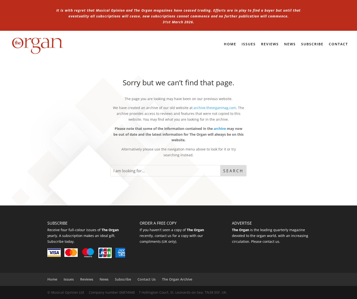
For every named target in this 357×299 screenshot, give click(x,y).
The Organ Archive (177, 279)
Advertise (242, 223)
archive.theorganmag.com (215, 107)
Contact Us (146, 279)
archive (220, 128)
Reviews (270, 44)
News (290, 44)
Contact (338, 44)
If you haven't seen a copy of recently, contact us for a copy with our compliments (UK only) (172, 236)
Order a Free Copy (158, 223)
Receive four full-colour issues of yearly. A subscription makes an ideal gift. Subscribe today (83, 236)
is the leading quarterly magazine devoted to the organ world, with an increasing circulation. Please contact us (270, 236)
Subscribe (312, 44)
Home (230, 44)
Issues (249, 44)
